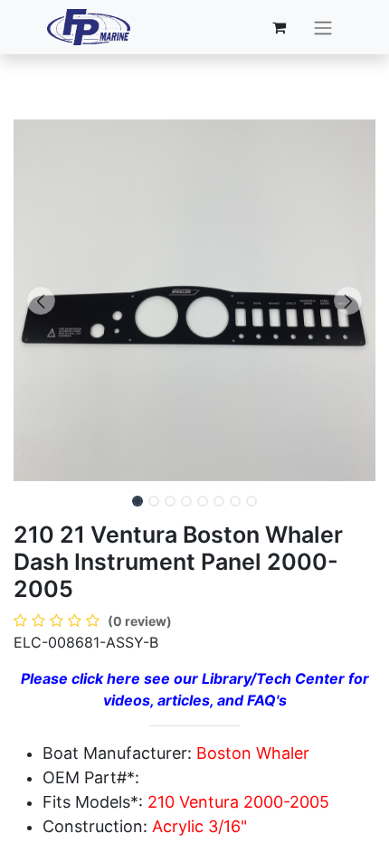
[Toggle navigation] (323, 27)
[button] (41, 300)
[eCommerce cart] (279, 27)
